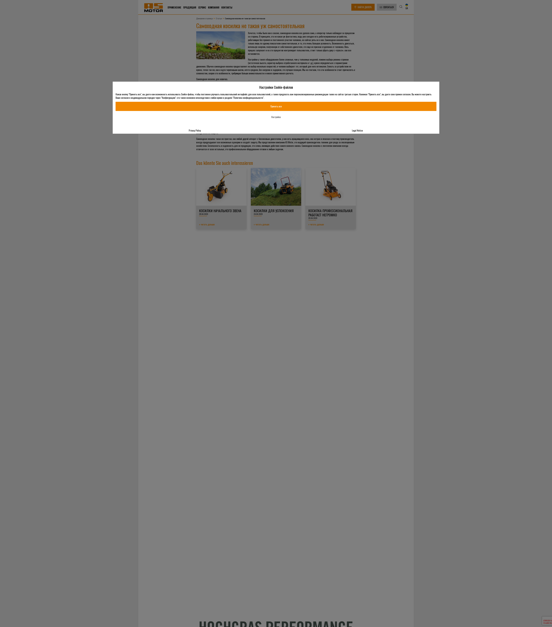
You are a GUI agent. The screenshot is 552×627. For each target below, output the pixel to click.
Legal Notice (357, 130)
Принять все (276, 106)
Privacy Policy (195, 130)
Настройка (276, 117)
